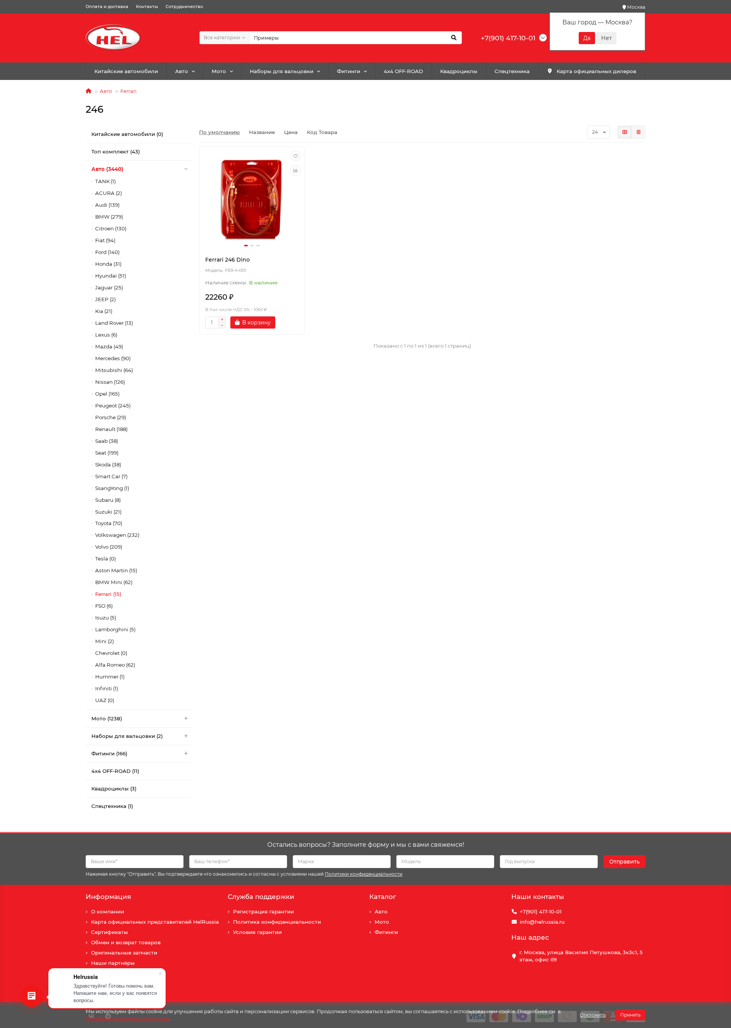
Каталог (382, 896)
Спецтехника (512, 71)
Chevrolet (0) (111, 653)
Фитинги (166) (109, 753)
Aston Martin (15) (116, 570)
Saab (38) (106, 441)
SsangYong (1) (112, 488)
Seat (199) (106, 453)
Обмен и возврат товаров (126, 942)
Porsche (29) (110, 417)
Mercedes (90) (113, 358)
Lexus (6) (106, 335)
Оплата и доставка (107, 6)
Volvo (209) (108, 547)
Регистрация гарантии (263, 911)
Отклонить (593, 1015)
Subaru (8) (108, 500)
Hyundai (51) (110, 276)
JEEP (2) (105, 299)
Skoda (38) (108, 464)
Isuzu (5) (105, 618)
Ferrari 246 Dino (227, 259)
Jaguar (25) (109, 287)
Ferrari (128, 91)
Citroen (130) (110, 228)
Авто (181, 71)
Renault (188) (111, 429)
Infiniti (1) (106, 688)
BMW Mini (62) (113, 582)
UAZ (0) (104, 700)
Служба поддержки (261, 896)
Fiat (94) (105, 240)
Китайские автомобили (126, 71)
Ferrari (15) (108, 594)
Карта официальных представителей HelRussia (155, 922)
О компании (107, 911)
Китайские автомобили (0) (127, 134)
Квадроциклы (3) (114, 788)
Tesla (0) (105, 559)
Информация (108, 896)
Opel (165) (107, 394)
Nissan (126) (110, 382)
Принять (630, 1015)
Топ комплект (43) (115, 151)
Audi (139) (107, 205)
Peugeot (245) (113, 405)
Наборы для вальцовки (281, 71)
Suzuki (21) (108, 512)
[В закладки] (295, 156)
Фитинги (348, 71)
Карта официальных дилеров (596, 71)
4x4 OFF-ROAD (403, 71)
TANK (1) (105, 181)
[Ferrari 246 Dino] (252, 199)
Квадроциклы (458, 71)
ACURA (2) (108, 193)
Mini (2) (104, 641)
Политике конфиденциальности (127, 1018)
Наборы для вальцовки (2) (127, 736)
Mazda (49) (109, 346)
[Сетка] (625, 132)
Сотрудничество (184, 6)
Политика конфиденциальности (277, 922)
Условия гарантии (257, 932)
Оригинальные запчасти (124, 953)
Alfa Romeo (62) (115, 665)
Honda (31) (108, 264)
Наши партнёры (113, 963)
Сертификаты (109, 932)
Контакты (147, 6)
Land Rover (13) (114, 323)
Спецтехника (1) (112, 806)
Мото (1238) (106, 718)
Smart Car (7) (111, 476)
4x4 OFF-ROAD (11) (115, 771)
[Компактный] (638, 132)
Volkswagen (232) (117, 535)
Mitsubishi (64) (114, 370)
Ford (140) (107, 252)
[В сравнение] (295, 170)
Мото (219, 71)
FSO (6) (104, 606)
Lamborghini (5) (115, 629)
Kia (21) (103, 311)
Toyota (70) (108, 523)
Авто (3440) (107, 169)
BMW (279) (109, 217)
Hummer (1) (109, 677)
